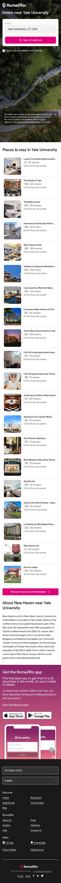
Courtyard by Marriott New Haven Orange (38, 289)
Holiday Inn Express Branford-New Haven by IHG (39, 268)
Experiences (9, 802)
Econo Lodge (30, 567)
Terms (27, 876)
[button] (30, 40)
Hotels (6, 797)
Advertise (35, 825)
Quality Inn (29, 481)
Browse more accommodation (28, 591)
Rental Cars (36, 797)
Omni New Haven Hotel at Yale (39, 330)
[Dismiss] (55, 114)
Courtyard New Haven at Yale (39, 309)
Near (8, 23)
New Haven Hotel (33, 244)
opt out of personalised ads (28, 122)
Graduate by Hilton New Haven (40, 395)
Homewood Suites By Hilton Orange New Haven (38, 225)
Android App (39, 842)
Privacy (20, 876)
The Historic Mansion (35, 438)
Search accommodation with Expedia (24, 50)
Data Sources (37, 849)
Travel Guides (37, 802)
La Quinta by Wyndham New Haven (38, 525)
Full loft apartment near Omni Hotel (39, 375)
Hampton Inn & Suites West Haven (38, 418)
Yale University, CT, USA (22, 29)
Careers (6, 825)
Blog (5, 807)
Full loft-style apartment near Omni (39, 354)
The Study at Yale (32, 180)
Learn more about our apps (16, 704)
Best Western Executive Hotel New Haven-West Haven (39, 461)
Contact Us (35, 830)
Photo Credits (9, 849)
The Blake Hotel (32, 201)
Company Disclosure (42, 871)
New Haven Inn (31, 545)
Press (33, 820)
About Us (7, 820)
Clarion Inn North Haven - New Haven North (39, 504)
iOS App (9, 842)
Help (5, 830)
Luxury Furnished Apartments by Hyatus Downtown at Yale (39, 160)
